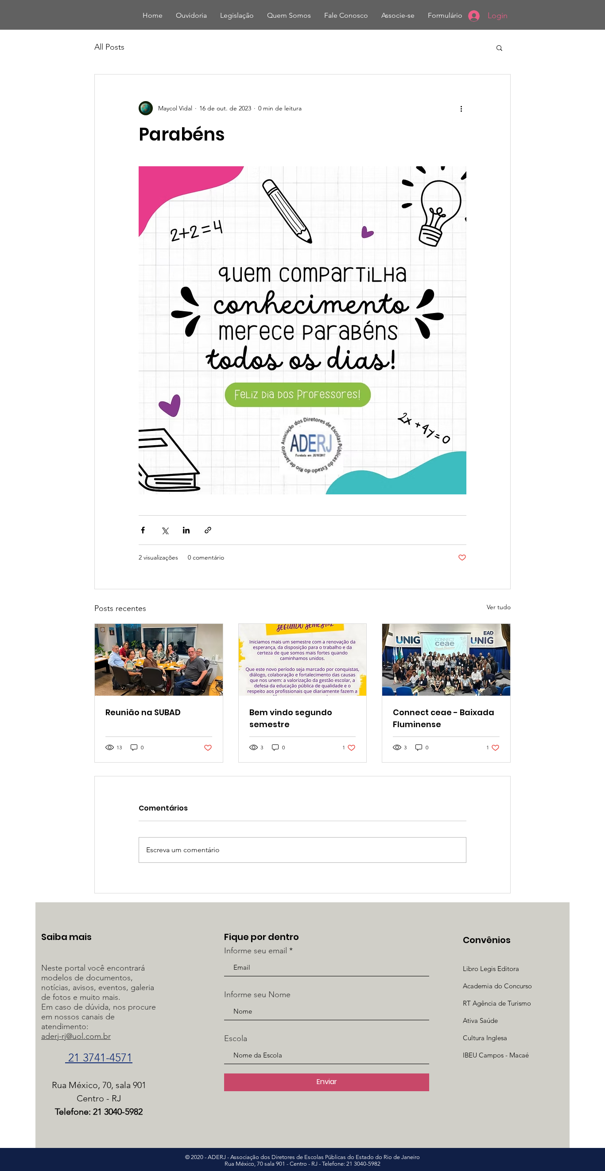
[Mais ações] (461, 108)
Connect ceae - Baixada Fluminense (443, 718)
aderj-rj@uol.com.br (76, 1036)
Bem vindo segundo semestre (290, 718)
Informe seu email (255, 951)
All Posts (109, 47)
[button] (499, 47)
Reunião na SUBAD (143, 712)
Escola (235, 1038)
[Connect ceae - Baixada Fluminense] (446, 660)
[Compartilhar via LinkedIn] (186, 530)
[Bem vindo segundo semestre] (303, 660)
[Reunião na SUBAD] (159, 660)
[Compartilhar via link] (208, 530)
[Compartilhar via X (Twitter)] (164, 530)
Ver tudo (499, 607)
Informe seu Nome (257, 995)
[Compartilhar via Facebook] (143, 530)
